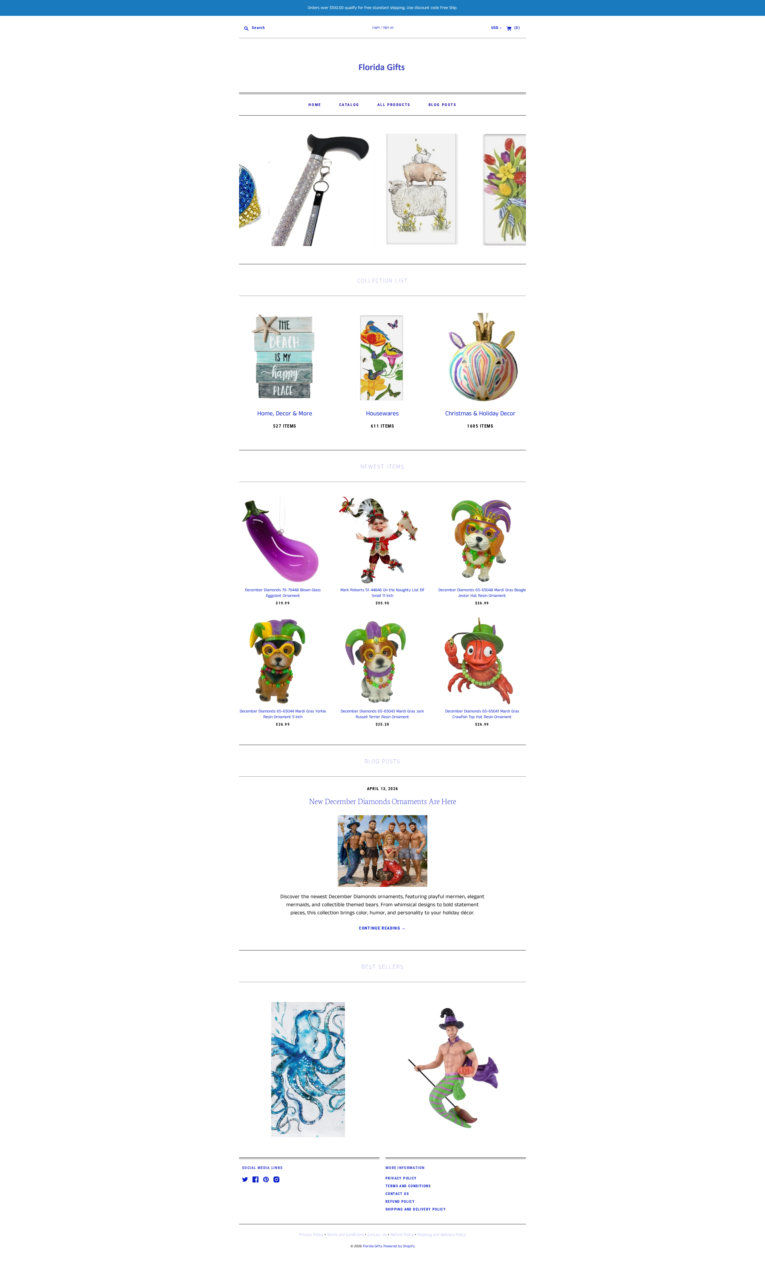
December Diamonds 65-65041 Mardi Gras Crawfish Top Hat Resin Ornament (482, 714)
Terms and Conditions (408, 1186)
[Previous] (245, 190)
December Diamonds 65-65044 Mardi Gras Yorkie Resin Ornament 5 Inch (283, 714)
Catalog (349, 104)
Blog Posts (443, 104)
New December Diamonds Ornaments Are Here (382, 800)
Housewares (382, 413)
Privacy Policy (401, 1178)
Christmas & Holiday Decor (480, 413)
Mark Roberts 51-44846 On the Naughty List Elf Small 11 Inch (382, 592)
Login (376, 27)
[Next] (519, 190)
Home (314, 104)
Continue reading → (382, 928)
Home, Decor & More (284, 413)
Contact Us (397, 1194)
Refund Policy (400, 1201)
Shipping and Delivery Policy (415, 1209)
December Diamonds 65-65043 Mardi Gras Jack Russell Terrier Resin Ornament (382, 714)
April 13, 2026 (382, 788)
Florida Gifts (372, 1246)
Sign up (388, 27)
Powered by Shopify (399, 1246)
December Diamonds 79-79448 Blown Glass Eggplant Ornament (283, 592)
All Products (394, 104)
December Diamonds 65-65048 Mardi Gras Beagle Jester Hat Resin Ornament (482, 592)
